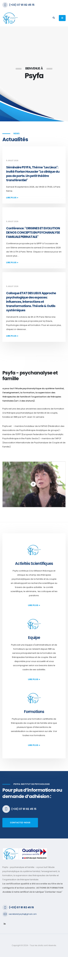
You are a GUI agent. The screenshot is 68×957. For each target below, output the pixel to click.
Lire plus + (12, 197)
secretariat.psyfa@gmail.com (23, 914)
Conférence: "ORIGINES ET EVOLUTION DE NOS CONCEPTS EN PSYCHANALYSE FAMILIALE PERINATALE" (33, 232)
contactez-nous (20, 822)
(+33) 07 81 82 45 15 (21, 5)
